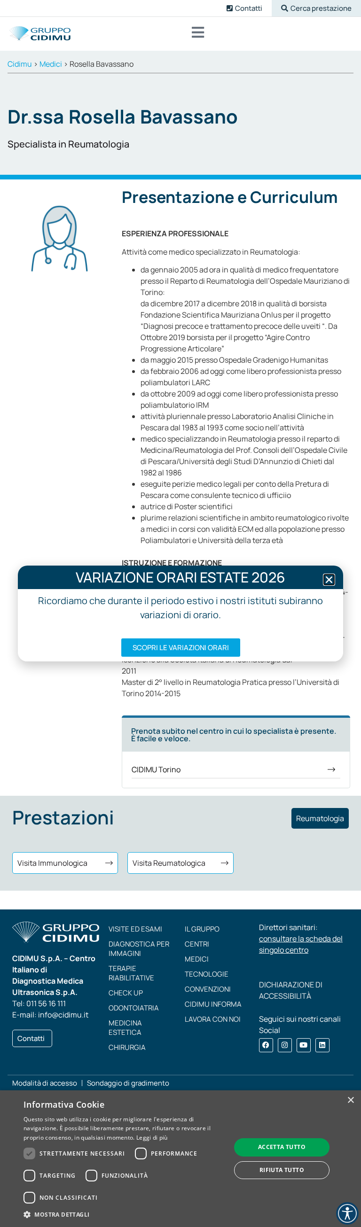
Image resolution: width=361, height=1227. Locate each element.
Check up (126, 993)
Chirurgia (127, 1047)
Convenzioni (208, 989)
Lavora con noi (213, 1019)
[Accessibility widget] (347, 1213)
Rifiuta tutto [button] (281, 1170)
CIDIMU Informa (213, 1004)
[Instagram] (285, 1045)
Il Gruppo (202, 929)
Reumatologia (320, 818)
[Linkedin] (322, 1045)
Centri (197, 944)
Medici (197, 959)
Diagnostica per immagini (139, 948)
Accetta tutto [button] (282, 1147)
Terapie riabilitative (131, 973)
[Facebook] (266, 1045)
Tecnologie (206, 974)
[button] (316, 8)
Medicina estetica (125, 1027)
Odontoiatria (134, 1008)
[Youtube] (304, 1045)
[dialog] (180, 1158)
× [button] (350, 1100)
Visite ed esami (135, 929)
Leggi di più (152, 1138)
